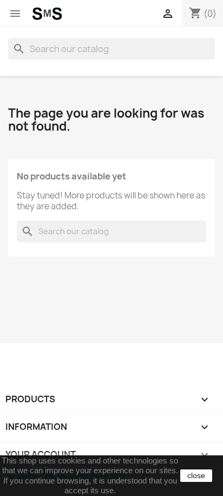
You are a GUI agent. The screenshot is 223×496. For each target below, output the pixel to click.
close (196, 475)
